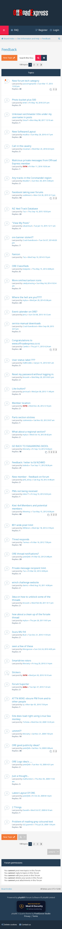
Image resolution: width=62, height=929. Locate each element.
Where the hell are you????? (27, 297)
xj (23, 704)
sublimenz (27, 195)
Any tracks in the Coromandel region (31, 177)
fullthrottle (27, 363)
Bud (24, 634)
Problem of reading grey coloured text (32, 821)
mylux (25, 300)
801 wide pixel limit (22, 525)
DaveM (26, 810)
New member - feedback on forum (30, 476)
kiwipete (26, 269)
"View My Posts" (21, 223)
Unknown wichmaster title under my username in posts (32, 115)
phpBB (21, 897)
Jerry (25, 314)
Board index (6, 889)
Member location (21, 403)
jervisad (26, 391)
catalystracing (29, 283)
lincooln (26, 377)
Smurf (25, 120)
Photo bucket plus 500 (24, 99)
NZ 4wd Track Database (25, 208)
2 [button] (33, 64)
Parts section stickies (23, 417)
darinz (25, 585)
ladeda (26, 465)
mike (25, 687)
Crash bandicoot (30, 240)
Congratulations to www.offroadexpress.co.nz (26, 342)
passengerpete (29, 83)
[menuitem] (15, 30)
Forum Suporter (20, 684)
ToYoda (26, 722)
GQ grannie (28, 824)
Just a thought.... (20, 776)
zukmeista (27, 420)
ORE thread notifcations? (25, 553)
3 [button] (37, 64)
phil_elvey (27, 479)
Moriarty (26, 449)
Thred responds (20, 539)
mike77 (26, 494)
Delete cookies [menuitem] (10, 924)
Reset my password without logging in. (33, 374)
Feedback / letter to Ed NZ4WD (28, 462)
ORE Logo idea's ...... (22, 761)
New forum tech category (25, 80)
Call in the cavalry (21, 146)
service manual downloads (26, 323)
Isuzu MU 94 (19, 631)
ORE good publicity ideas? (26, 745)
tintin (25, 102)
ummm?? (16, 730)
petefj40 (26, 556)
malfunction (28, 779)
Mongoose (27, 649)
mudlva (26, 134)
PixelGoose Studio (42, 913)
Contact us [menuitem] (26, 924)
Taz (24, 211)
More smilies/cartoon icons (26, 280)
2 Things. (17, 807)
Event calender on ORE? (24, 311)
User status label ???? (23, 360)
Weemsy (26, 511)
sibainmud (27, 226)
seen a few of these (22, 646)
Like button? (19, 388)
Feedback (9, 49)
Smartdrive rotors (21, 660)
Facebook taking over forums (27, 192)
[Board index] (31, 13)
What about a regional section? (29, 431)
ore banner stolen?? (22, 237)
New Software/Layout (24, 131)
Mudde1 (26, 180)
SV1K (25, 166)
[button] (41, 65)
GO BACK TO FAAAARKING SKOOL (30, 446)
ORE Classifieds (20, 266)
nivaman (26, 149)
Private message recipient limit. (29, 568)
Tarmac (26, 542)
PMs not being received (24, 491)
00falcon (26, 528)
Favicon (16, 254)
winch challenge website (25, 582)
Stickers (16, 672)
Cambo (26, 346)
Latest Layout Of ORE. (23, 792)
